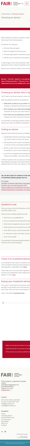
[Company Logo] (11, 374)
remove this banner (20, 443)
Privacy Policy (24, 436)
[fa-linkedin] (5, 431)
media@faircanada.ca (8, 405)
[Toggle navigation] (27, 4)
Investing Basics (6, 14)
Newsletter (5, 421)
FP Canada (4, 181)
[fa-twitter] (2, 432)
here (14, 275)
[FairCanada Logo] (11, 3)
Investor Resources (7, 417)
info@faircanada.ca (7, 404)
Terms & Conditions (22, 437)
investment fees (19, 293)
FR (22, 3)
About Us (4, 423)
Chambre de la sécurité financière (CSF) (14, 185)
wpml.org (13, 442)
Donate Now (5, 390)
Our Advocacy (6, 419)
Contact (3, 425)
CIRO (24, 267)
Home (3, 414)
